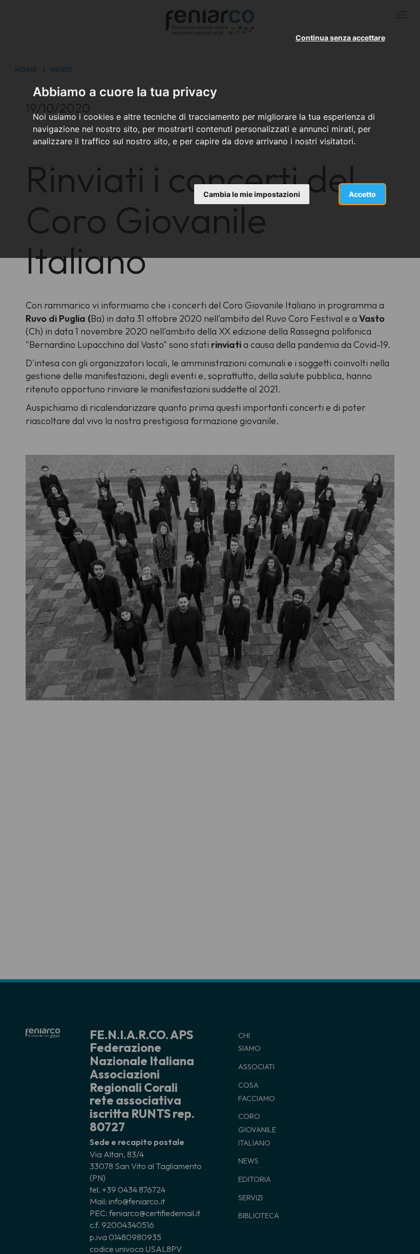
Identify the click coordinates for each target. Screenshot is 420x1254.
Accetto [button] (362, 194)
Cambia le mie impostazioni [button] (251, 194)
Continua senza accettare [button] (340, 37)
